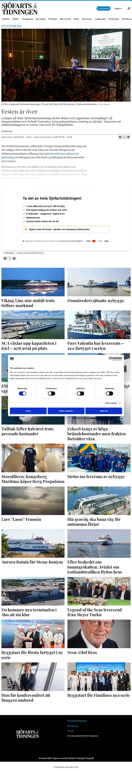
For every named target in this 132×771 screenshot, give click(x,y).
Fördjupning (27, 19)
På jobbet (52, 19)
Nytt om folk (65, 19)
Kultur (76, 19)
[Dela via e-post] (128, 137)
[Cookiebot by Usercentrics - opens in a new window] (111, 359)
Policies (70, 742)
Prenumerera (103, 8)
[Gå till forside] (49, 8)
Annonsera (87, 19)
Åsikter (16, 19)
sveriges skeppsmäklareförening (30, 264)
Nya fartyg (40, 19)
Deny (28, 411)
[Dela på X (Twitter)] (124, 137)
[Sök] (129, 8)
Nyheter (6, 19)
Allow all (104, 411)
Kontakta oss (72, 737)
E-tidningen (114, 19)
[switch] (51, 393)
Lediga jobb (100, 19)
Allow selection (66, 411)
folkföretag (8, 264)
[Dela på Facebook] (120, 137)
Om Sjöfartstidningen (77, 732)
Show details (111, 403)
